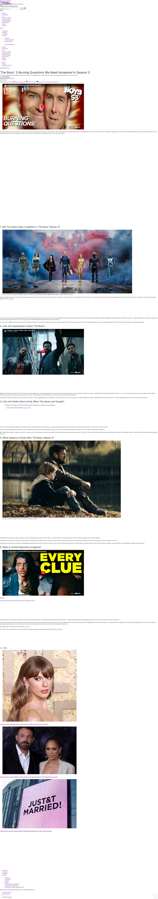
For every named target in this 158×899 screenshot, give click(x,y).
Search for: (3, 9)
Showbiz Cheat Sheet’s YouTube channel (52, 629)
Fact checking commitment (12, 884)
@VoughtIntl (29, 405)
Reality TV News (6, 17)
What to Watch (6, 19)
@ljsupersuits (36, 405)
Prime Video (16, 131)
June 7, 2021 (27, 407)
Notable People (6, 21)
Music (4, 24)
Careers (7, 880)
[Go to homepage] (5, 867)
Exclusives (5, 14)
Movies (4, 25)
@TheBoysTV (15, 405)
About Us (7, 38)
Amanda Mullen (6, 77)
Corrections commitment (11, 885)
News (3, 13)
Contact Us (8, 879)
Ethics (6, 882)
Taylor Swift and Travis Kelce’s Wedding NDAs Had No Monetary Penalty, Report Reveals (26, 831)
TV (3, 16)
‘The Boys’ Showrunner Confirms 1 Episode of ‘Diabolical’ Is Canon (17, 600)
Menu (1, 10)
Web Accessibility (9, 44)
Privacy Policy (8, 41)
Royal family (5, 22)
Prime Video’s (3, 318)
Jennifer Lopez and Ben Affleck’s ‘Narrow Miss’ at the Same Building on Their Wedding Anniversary (29, 777)
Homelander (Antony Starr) (69, 131)
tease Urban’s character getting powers (15, 395)
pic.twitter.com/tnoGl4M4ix (48, 405)
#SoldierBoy (8, 405)
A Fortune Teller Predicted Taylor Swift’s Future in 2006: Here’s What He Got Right (24, 724)
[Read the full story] (39, 721)
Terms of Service (9, 39)
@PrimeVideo (22, 405)
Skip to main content (5, 0)
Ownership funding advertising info (14, 887)
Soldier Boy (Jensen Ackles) (50, 427)
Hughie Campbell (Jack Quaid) (80, 619)
